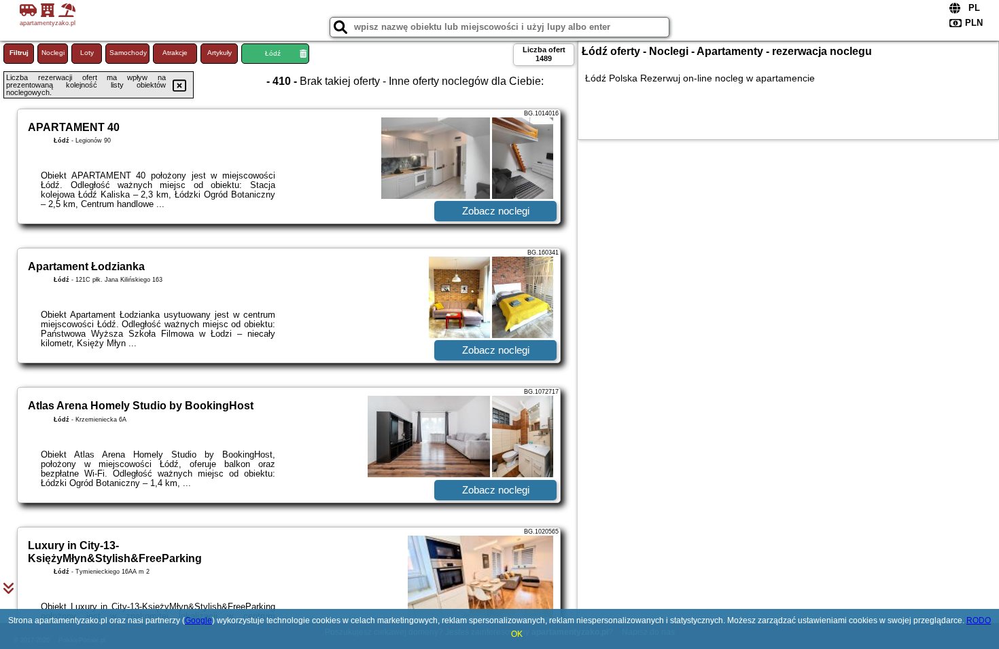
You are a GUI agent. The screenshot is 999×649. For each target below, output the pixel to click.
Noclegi (53, 52)
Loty (87, 52)
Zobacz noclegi (495, 211)
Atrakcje (175, 52)
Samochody (128, 52)
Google (198, 620)
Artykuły (219, 52)
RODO (978, 620)
